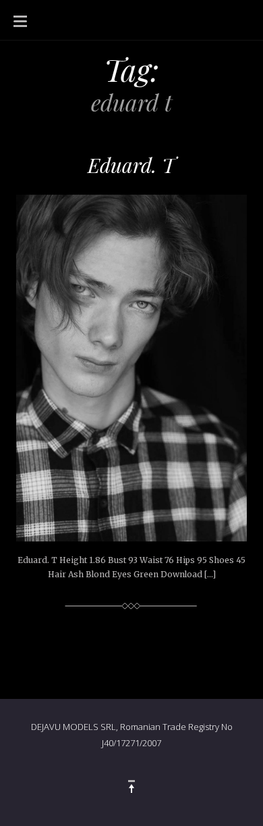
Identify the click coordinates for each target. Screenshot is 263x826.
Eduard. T (131, 164)
